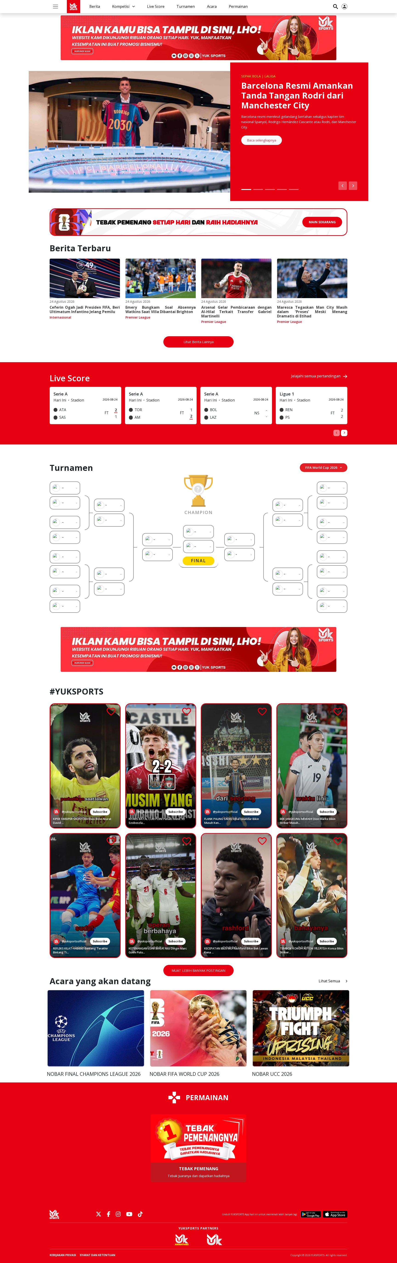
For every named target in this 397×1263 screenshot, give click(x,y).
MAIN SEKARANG (322, 222)
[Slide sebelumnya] (342, 185)
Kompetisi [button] (121, 6)
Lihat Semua (329, 980)
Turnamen (185, 6)
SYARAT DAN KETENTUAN (97, 1255)
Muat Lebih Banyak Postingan (198, 970)
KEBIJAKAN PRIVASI (63, 1255)
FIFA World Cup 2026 (321, 467)
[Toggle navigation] (55, 7)
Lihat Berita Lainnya (199, 342)
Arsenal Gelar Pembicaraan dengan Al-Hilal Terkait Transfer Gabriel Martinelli (236, 312)
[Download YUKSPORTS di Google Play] (311, 1214)
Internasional (60, 317)
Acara (212, 6)
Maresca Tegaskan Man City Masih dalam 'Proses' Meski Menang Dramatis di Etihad (312, 312)
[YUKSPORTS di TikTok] (140, 1214)
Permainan (238, 6)
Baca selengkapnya (261, 140)
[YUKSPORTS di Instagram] (118, 1214)
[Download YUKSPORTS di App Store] (335, 1214)
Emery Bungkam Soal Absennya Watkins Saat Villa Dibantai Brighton (160, 309)
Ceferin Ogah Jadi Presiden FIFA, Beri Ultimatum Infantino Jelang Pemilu (85, 309)
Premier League (137, 317)
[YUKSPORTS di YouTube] (129, 1214)
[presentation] (336, 433)
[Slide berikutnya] (353, 185)
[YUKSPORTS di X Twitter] (98, 1214)
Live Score (155, 6)
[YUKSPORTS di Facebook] (108, 1214)
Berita (94, 6)
